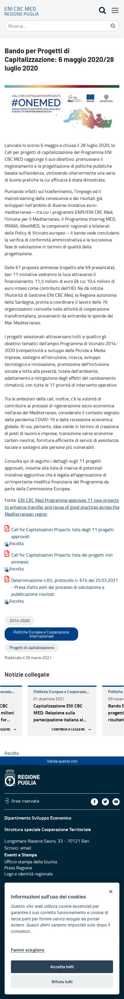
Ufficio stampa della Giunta (30, 861)
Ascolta (16, 543)
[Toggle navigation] (113, 10)
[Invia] (113, 26)
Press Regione (18, 867)
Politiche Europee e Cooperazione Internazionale (74, 691)
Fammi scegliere (27, 949)
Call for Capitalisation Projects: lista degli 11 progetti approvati (62, 533)
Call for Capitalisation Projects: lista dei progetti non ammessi (62, 558)
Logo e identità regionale (28, 874)
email (25, 848)
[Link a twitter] (105, 801)
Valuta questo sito (62, 761)
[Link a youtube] (116, 801)
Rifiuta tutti (62, 981)
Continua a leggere (68, 729)
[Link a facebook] (94, 801)
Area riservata (25, 800)
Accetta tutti (62, 966)
